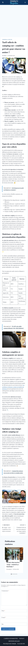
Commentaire (5, 591)
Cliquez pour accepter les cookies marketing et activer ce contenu (14, 496)
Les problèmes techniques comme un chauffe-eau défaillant (13, 387)
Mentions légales (14, 641)
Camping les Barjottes (11, 638)
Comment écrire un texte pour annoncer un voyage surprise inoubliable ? (21, 529)
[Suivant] (21, 560)
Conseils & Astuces (7, 39)
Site (3, 624)
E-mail (4, 617)
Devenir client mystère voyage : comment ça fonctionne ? (13, 564)
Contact (21, 638)
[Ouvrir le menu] (25, 2)
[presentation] (14, 553)
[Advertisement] (14, 20)
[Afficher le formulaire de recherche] (3, 2)
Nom (3, 610)
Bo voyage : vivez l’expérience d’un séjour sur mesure (6, 528)
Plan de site (21, 643)
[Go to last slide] (7, 560)
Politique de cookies (9, 643)
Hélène (5, 55)
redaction (10, 569)
